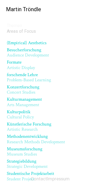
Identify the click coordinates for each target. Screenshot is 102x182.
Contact (39, 178)
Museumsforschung (24, 151)
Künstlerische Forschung (29, 126)
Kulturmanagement (24, 102)
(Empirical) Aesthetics (27, 43)
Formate (21, 64)
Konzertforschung (23, 89)
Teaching (57, 23)
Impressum (58, 178)
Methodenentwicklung (36, 139)
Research (37, 23)
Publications (13, 23)
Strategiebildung (27, 163)
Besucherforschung (28, 52)
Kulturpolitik (20, 114)
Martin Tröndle (19, 9)
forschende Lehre (29, 77)
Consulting (78, 23)
